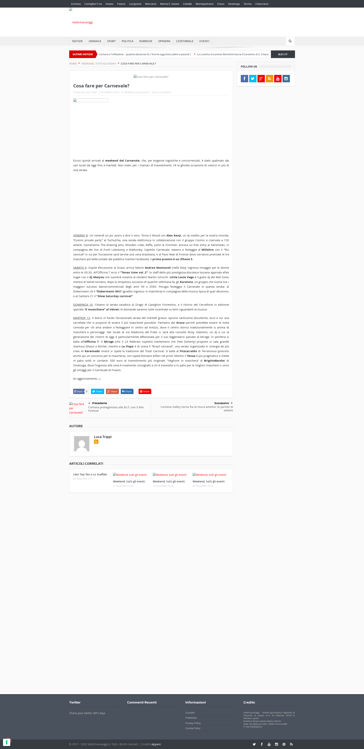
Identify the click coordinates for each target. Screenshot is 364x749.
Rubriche (145, 41)
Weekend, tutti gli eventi (137, 92)
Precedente (99, 403)
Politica (127, 41)
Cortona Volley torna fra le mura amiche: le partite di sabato (197, 408)
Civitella (187, 3)
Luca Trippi (91, 92)
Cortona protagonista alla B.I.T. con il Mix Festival (116, 409)
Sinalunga (234, 3)
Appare (156, 744)
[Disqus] (151, 546)
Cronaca (95, 41)
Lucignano (135, 3)
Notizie (77, 41)
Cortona (76, 3)
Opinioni (164, 41)
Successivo (221, 403)
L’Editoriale (185, 41)
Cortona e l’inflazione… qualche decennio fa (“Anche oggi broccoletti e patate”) (131, 54)
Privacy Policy (193, 723)
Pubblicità (191, 717)
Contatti (190, 712)
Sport (111, 41)
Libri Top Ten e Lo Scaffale (90, 474)
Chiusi (220, 3)
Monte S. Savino (169, 3)
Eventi (204, 41)
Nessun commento (161, 92)
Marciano (150, 3)
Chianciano (261, 3)
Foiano (121, 3)
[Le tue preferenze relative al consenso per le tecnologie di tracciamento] (6, 742)
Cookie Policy (192, 728)
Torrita (248, 3)
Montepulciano (204, 3)
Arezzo (109, 3)
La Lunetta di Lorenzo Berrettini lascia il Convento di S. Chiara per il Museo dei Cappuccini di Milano (240, 54)
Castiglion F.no (93, 3)
